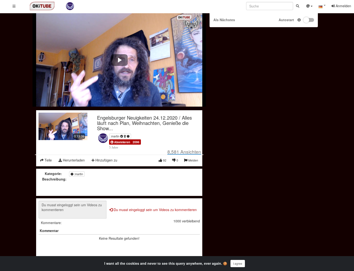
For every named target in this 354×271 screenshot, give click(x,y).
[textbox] (322, 7)
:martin (115, 136)
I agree (237, 263)
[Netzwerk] (309, 6)
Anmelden (343, 5)
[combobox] (322, 7)
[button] (120, 142)
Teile (48, 160)
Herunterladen (73, 160)
